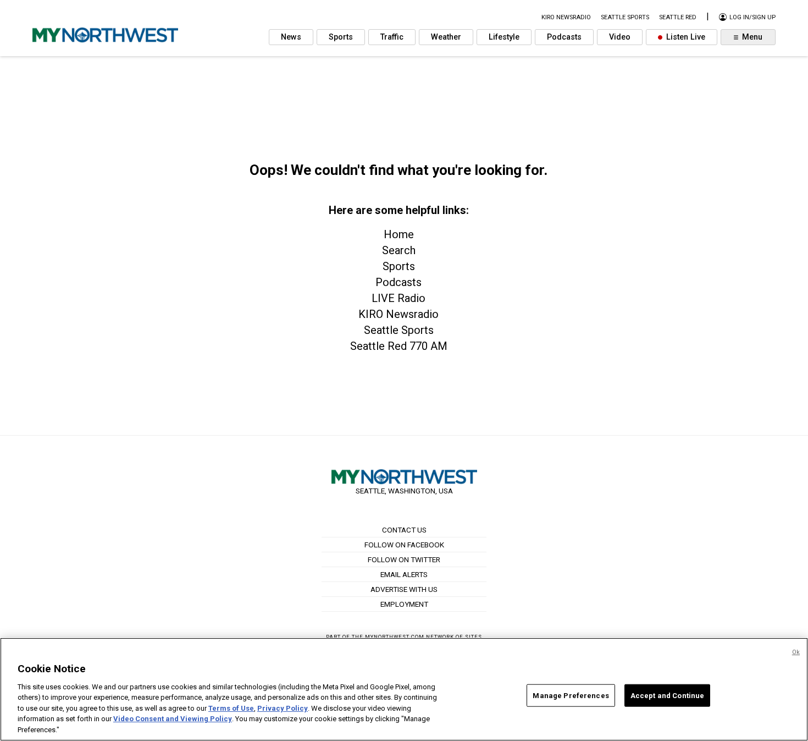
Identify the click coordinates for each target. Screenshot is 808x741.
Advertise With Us (404, 589)
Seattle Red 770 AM (398, 346)
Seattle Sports (399, 330)
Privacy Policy (282, 708)
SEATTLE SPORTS (625, 17)
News (291, 37)
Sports (341, 37)
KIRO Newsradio (398, 314)
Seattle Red (677, 17)
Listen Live (684, 37)
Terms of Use (231, 708)
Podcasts (564, 37)
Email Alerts (404, 574)
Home (399, 234)
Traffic (391, 37)
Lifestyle (504, 37)
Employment (404, 604)
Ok (796, 652)
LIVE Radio (398, 298)
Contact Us (404, 529)
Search (399, 250)
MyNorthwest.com (394, 637)
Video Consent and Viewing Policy (172, 719)
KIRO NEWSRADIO (566, 17)
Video (619, 37)
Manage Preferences (570, 695)
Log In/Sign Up (752, 17)
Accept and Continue (667, 695)
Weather (446, 37)
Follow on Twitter (404, 559)
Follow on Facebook (404, 544)
